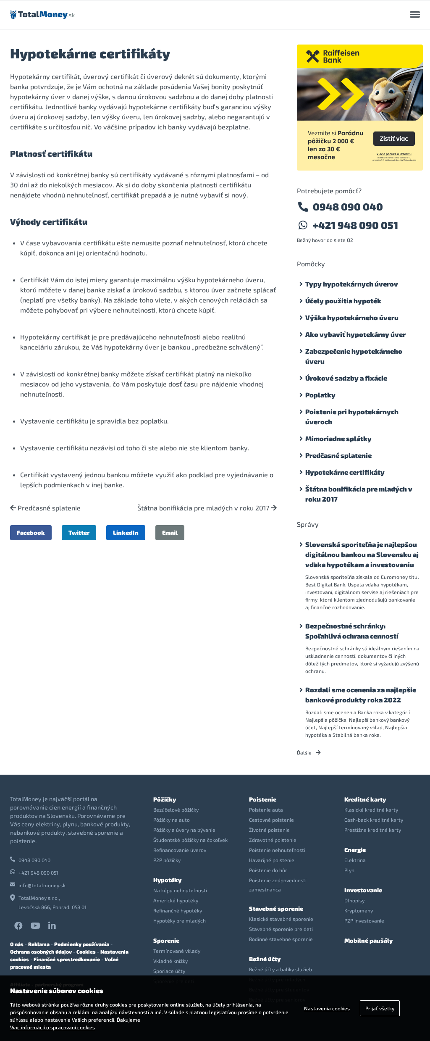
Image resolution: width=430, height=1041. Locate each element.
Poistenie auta (266, 809)
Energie (355, 849)
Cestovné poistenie (271, 820)
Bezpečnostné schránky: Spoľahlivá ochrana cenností (352, 631)
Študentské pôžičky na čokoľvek (190, 840)
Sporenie (166, 940)
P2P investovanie (364, 920)
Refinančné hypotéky (177, 910)
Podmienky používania (81, 944)
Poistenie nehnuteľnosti (277, 850)
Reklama (39, 944)
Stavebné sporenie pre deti (281, 929)
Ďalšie (305, 752)
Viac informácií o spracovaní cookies (52, 1027)
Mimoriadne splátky (338, 438)
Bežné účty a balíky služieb (280, 969)
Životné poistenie (269, 830)
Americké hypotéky (175, 900)
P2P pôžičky (167, 860)
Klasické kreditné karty (371, 809)
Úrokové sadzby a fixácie (346, 378)
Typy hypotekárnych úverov (351, 284)
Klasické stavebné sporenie (281, 919)
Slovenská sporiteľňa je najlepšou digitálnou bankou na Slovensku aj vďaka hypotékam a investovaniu (362, 554)
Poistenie (262, 799)
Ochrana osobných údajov (41, 951)
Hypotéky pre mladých (179, 920)
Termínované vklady (176, 951)
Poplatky (320, 395)
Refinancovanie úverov (179, 850)
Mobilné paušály (368, 940)
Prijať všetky (379, 1008)
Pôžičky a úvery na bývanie (184, 830)
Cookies (86, 951)
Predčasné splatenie (48, 508)
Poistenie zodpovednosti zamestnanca (278, 884)
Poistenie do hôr (268, 870)
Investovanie (363, 890)
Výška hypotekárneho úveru (352, 317)
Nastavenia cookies (327, 1008)
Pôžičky (164, 799)
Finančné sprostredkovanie (67, 959)
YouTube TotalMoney (35, 926)
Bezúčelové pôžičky (176, 809)
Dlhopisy (354, 900)
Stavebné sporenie (276, 908)
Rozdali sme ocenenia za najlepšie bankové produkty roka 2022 (360, 695)
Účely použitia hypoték (343, 301)
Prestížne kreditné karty (372, 830)
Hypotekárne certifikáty (345, 472)
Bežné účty (265, 958)
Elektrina (355, 860)
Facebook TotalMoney (18, 926)
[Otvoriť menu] (415, 14)
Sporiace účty (169, 971)
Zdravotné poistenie (272, 840)
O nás (17, 944)
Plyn (349, 870)
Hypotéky (167, 879)
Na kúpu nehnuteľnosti (180, 890)
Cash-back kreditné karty (373, 820)
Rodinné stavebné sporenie (281, 939)
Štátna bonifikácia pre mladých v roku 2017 (204, 508)
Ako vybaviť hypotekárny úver (355, 334)
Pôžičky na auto (171, 820)
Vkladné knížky (170, 961)
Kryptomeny (358, 910)
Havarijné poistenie (271, 860)
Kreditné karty (365, 799)
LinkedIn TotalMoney (52, 926)
